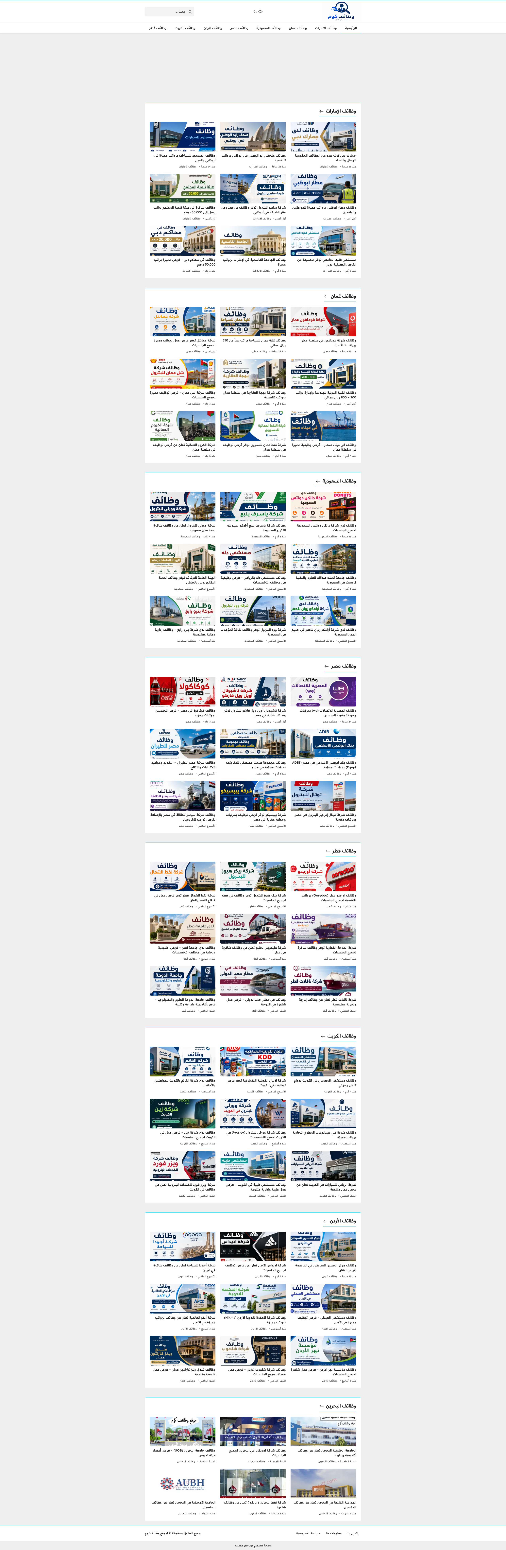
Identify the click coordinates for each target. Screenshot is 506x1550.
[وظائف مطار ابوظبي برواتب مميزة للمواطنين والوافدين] (323, 197)
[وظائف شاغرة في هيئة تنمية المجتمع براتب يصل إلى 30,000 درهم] (182, 197)
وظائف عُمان (343, 296)
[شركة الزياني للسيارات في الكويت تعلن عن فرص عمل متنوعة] (323, 1174)
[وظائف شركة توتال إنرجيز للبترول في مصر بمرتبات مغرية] (323, 804)
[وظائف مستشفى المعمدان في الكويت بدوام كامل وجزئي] (323, 1070)
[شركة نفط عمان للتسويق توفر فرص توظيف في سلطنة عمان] (253, 435)
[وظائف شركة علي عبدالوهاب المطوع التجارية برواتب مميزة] (323, 1122)
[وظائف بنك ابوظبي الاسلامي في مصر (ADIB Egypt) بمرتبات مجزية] (323, 752)
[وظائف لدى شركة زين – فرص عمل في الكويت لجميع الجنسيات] (182, 1122)
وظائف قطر (344, 851)
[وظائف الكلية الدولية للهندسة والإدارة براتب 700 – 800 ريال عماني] (323, 382)
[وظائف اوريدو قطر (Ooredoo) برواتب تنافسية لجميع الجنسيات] (323, 885)
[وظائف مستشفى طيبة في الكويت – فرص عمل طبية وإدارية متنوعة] (253, 1174)
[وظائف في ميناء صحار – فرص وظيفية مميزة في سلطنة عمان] (323, 435)
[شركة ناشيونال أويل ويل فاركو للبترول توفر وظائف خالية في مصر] (253, 700)
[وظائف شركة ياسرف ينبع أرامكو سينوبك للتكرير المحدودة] (253, 515)
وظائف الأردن (343, 1221)
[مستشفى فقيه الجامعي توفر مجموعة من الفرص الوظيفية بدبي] (323, 249)
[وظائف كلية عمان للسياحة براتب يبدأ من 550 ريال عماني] (253, 330)
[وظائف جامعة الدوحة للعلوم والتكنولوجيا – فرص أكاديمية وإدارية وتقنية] (182, 989)
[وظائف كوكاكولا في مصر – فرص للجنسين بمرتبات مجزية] (182, 700)
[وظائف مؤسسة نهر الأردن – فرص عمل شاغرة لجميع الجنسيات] (323, 1359)
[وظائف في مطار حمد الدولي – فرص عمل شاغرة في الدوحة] (253, 989)
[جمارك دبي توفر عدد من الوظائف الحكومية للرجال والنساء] (323, 145)
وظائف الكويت (342, 1036)
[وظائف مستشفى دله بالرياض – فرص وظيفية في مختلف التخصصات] (253, 567)
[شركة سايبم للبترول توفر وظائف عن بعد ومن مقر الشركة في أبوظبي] (253, 197)
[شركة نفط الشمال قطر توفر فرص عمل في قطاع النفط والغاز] (182, 885)
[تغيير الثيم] (257, 11)
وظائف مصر (343, 666)
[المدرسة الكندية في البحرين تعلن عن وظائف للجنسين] (323, 1492)
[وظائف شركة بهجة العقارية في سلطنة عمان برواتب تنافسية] (253, 382)
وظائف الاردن (329, 1276)
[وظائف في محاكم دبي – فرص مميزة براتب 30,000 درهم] (182, 249)
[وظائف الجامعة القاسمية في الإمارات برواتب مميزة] (253, 249)
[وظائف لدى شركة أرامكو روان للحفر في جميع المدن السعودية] (323, 619)
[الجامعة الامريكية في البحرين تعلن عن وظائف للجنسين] (182, 1492)
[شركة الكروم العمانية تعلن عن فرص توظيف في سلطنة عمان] (182, 435)
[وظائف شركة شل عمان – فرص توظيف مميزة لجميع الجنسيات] (182, 382)
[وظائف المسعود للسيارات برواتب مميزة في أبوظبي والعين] (182, 145)
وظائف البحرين (341, 1406)
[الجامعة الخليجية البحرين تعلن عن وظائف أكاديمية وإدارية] (323, 1440)
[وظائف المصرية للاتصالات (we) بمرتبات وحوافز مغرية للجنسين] (323, 700)
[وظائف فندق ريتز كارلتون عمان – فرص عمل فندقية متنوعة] (182, 1359)
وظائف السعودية (339, 481)
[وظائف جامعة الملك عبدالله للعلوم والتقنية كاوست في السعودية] (323, 567)
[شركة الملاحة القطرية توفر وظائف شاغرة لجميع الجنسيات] (323, 937)
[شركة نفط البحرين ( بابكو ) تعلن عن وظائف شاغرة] (253, 1492)
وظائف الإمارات (341, 111)
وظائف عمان (330, 351)
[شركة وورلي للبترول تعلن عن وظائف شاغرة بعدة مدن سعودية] (182, 515)
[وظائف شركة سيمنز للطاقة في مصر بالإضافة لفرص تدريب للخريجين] (182, 804)
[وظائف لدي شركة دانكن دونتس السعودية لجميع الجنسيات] (323, 515)
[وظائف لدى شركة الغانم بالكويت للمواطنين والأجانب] (182, 1070)
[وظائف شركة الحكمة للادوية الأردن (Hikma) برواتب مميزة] (253, 1307)
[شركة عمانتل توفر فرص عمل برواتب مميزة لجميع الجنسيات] (182, 330)
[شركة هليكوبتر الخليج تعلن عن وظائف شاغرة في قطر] (253, 937)
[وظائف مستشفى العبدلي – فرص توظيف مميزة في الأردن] (323, 1307)
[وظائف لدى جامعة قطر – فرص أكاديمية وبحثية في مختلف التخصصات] (182, 937)
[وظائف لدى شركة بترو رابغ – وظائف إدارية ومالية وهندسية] (182, 619)
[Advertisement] (253, 65)
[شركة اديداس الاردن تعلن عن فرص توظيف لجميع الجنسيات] (253, 1255)
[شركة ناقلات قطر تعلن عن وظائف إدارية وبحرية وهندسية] (323, 989)
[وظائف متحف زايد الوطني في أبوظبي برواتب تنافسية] (253, 145)
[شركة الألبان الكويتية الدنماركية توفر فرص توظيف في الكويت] (253, 1070)
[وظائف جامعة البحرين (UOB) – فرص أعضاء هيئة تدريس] (182, 1440)
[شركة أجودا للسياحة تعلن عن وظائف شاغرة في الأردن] (182, 1255)
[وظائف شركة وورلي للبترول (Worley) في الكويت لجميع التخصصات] (253, 1122)
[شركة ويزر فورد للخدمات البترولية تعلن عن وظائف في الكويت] (182, 1174)
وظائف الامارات (328, 166)
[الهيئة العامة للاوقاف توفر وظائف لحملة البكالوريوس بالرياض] (182, 567)
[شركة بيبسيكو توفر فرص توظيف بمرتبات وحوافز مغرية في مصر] (253, 804)
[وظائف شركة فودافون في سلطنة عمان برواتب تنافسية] (323, 330)
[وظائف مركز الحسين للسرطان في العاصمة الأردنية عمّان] (323, 1255)
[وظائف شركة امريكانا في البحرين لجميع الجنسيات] (253, 1440)
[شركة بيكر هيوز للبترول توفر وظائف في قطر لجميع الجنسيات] (253, 885)
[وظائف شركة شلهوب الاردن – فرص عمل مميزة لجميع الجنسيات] (253, 1359)
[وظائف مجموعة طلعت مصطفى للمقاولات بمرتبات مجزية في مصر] (253, 752)
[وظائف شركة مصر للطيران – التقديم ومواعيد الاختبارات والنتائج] (182, 752)
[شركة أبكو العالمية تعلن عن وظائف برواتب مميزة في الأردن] (182, 1307)
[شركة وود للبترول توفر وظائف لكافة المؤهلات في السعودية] (253, 619)
